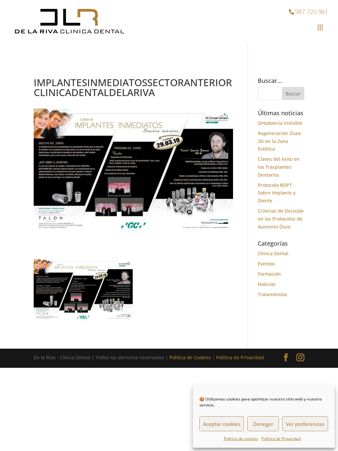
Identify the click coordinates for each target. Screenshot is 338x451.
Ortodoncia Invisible (280, 123)
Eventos (266, 263)
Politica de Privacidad (240, 357)
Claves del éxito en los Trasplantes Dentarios (278, 167)
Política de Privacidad (281, 438)
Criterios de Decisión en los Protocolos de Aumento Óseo (281, 219)
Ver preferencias (305, 424)
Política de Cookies (190, 357)
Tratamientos (272, 294)
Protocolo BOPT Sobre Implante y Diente (276, 193)
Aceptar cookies (221, 424)
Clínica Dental (273, 253)
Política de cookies (241, 438)
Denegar (263, 424)
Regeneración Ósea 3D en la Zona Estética (279, 141)
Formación (269, 274)
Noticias (267, 284)
